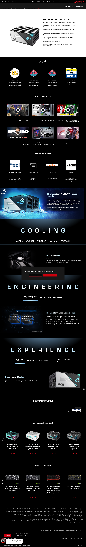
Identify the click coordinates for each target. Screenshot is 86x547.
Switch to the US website (50, 275)
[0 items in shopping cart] (3, 1)
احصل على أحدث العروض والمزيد (21, 533)
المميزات (39, 8)
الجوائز (24, 8)
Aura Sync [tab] (31, 360)
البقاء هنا (35, 275)
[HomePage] (80, 530)
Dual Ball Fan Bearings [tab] (42, 241)
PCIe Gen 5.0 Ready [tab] (55, 360)
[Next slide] (2, 438)
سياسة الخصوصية (26, 545)
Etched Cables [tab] (43, 360)
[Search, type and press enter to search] (8, 2)
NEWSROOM (64, 538)
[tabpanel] (43, 319)
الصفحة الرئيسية (78, 538)
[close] (62, 269)
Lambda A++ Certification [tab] (65, 241)
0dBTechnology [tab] (54, 241)
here (67, 209)
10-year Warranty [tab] (67, 360)
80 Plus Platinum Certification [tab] (51, 297)
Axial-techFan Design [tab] (30, 241)
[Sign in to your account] (5, 1)
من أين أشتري (10, 8)
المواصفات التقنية (31, 8)
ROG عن (71, 538)
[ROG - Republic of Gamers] (78, 2)
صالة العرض (18, 8)
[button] (84, 389)
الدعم (4, 8)
